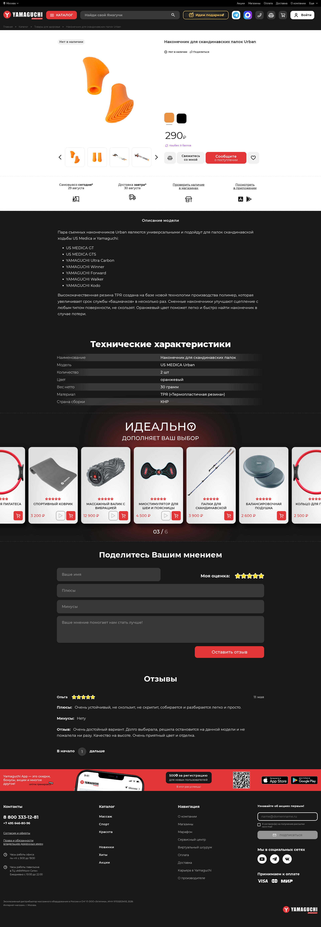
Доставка (281, 3)
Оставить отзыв (229, 652)
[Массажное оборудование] (23, 27)
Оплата (268, 3)
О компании (298, 3)
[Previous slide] (60, 157)
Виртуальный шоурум (195, 847)
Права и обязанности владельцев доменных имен (23, 842)
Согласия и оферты (16, 833)
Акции (241, 3)
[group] (75, 157)
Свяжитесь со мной (191, 158)
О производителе (191, 878)
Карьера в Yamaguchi (194, 870)
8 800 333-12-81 (21, 817)
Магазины (254, 3)
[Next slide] (156, 157)
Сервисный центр (192, 839)
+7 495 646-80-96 (16, 823)
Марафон (185, 832)
